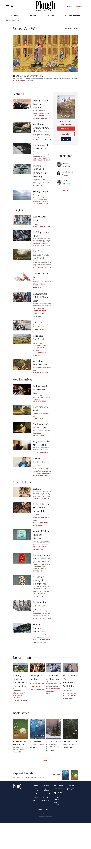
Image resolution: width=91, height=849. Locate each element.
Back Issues (46, 797)
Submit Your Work (58, 793)
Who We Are (35, 789)
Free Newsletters (72, 15)
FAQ (34, 800)
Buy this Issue (65, 128)
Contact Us (58, 789)
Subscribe (65, 134)
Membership (46, 794)
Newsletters (46, 800)
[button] (7, 6)
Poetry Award (56, 798)
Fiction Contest (57, 803)
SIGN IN (69, 6)
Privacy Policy (42, 816)
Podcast (50, 15)
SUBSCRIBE (79, 6)
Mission (35, 794)
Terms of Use (49, 816)
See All (65, 191)
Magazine (15, 15)
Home (8, 20)
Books (33, 15)
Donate (35, 797)
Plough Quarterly (45, 789)
